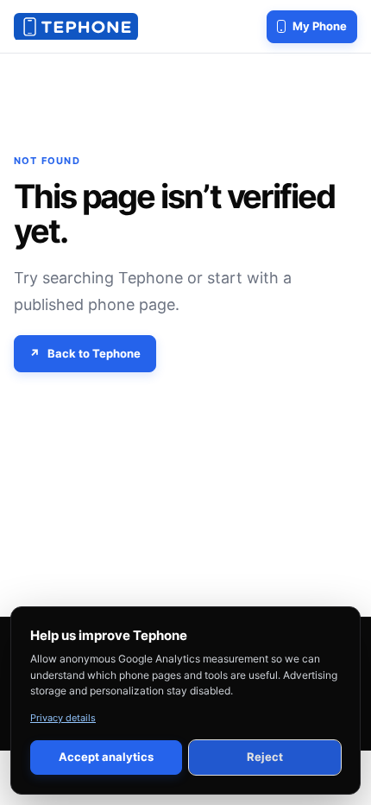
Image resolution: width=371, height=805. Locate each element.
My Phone (319, 26)
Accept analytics (106, 757)
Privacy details (63, 718)
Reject (265, 757)
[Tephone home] (76, 27)
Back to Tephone (94, 353)
